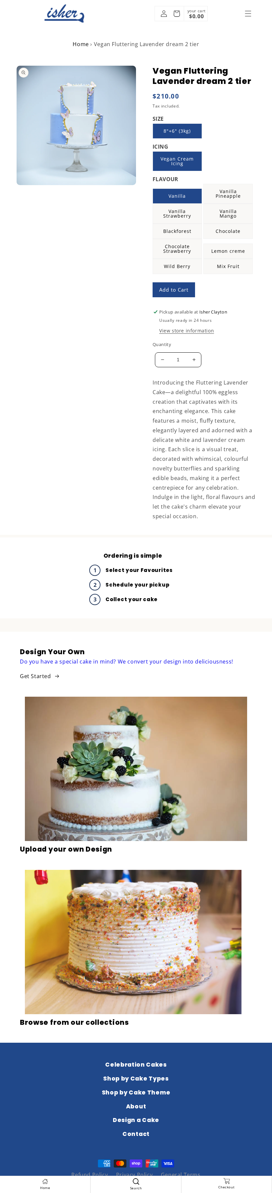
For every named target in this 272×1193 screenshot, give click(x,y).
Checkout (226, 1187)
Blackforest (177, 231)
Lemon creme (228, 251)
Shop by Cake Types (136, 1079)
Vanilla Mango (228, 213)
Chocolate (228, 231)
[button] (248, 13)
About (136, 1106)
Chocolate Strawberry (177, 248)
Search (136, 1188)
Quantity (162, 344)
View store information (186, 330)
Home (81, 44)
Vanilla (177, 196)
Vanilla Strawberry (177, 213)
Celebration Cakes (136, 1065)
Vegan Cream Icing (177, 161)
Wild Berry (177, 266)
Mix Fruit (228, 266)
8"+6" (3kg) (177, 131)
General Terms (181, 1174)
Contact (136, 1134)
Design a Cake (136, 1120)
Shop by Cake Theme (136, 1092)
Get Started (35, 676)
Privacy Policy (134, 1174)
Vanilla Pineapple (228, 193)
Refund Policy (89, 1174)
